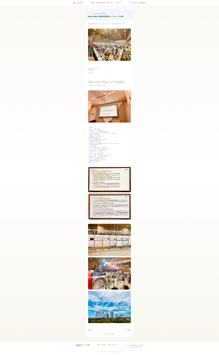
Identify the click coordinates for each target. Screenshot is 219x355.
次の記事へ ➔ (129, 329)
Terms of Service (118, 351)
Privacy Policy (113, 351)
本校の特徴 (92, 2)
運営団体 (98, 344)
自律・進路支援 (98, 2)
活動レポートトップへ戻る (109, 334)
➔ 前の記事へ (90, 329)
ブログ (99, 13)
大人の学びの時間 (103, 13)
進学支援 (103, 2)
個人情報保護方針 (103, 344)
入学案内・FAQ (118, 2)
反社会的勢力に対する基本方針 (112, 344)
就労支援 (107, 2)
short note (96, 13)
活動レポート (112, 2)
